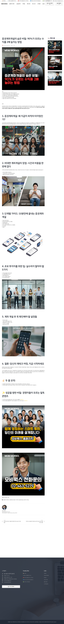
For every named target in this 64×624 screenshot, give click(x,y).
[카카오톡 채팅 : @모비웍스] (3, 582)
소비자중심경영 (46, 583)
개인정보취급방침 (46, 575)
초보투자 (24, 499)
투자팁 (28, 499)
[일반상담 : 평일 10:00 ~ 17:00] (3, 577)
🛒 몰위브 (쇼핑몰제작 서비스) (27, 575)
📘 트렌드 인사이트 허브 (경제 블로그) (28, 579)
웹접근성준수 (46, 581)
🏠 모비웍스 (24, 573)
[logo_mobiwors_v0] (4, 4)
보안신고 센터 (46, 579)
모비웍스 (7, 499)
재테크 (14, 499)
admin (52, 621)
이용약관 (45, 573)
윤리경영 (45, 577)
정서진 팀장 (4, 510)
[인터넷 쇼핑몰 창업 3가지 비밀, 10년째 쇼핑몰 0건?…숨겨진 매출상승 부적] (55, 63)
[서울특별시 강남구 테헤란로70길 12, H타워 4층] (3, 579)
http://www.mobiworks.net (6, 511)
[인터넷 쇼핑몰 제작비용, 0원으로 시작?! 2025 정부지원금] (55, 47)
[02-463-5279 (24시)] (3, 573)
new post (55, 621)
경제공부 (4, 499)
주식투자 (17, 499)
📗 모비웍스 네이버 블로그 (26, 581)
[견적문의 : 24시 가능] (3, 575)
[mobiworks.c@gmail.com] (3, 580)
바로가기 (22, 399)
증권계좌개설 (21, 499)
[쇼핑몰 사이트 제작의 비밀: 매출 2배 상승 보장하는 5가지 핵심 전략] (55, 78)
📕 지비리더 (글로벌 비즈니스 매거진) (28, 577)
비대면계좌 (11, 499)
